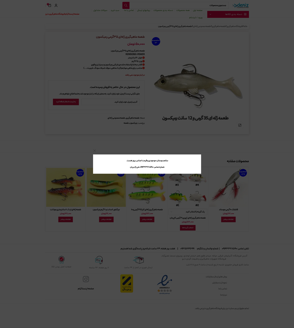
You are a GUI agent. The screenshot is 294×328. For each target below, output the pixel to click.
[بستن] (94, 150)
